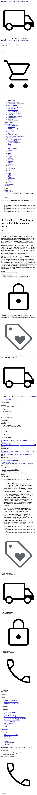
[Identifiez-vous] (3, 50)
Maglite (10, 162)
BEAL (9, 151)
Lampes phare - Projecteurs (15, 113)
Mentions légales (8, 714)
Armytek (10, 150)
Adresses (6, 741)
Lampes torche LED (13, 102)
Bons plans (7, 185)
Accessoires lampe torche (14, 139)
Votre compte (4, 729)
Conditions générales (9, 712)
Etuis (9, 147)
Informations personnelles (11, 735)
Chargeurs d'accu (12, 134)
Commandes (7, 738)
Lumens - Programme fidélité (12, 720)
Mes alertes (7, 744)
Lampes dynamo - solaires (15, 116)
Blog (5, 726)
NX (9, 171)
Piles (9, 133)
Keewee (10, 156)
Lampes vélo (11, 127)
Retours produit (8, 736)
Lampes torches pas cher (10, 700)
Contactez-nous (22, 276)
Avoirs (6, 739)
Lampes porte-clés (12, 105)
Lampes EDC (11, 119)
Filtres (9, 144)
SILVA (9, 179)
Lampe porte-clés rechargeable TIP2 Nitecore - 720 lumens (17, 463)
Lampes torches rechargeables (16, 103)
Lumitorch (10, 161)
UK (9, 182)
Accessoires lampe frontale (15, 142)
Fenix (9, 153)
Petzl (9, 176)
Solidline (10, 181)
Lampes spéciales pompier (15, 107)
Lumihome (11, 159)
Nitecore (10, 170)
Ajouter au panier (6, 275)
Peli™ (9, 175)
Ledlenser (10, 158)
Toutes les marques (10, 148)
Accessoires (8, 137)
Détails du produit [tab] (9, 399)
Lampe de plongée (13, 125)
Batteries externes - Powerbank (16, 136)
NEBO (9, 167)
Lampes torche (9, 100)
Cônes (9, 145)
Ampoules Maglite (13, 141)
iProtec (9, 154)
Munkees (10, 165)
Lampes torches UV (13, 117)
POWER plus (11, 178)
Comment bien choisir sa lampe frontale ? (15, 718)
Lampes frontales (8, 122)
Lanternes (10, 114)
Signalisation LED (13, 128)
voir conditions (31, 396)
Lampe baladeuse (12, 111)
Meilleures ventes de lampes (11, 703)
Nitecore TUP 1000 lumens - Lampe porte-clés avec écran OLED (18, 445)
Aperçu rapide (5, 443)
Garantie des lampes (9, 721)
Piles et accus (9, 130)
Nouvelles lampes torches (11, 702)
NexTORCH (11, 168)
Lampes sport (9, 124)
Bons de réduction (9, 742)
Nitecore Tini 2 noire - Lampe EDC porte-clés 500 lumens (16, 454)
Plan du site (7, 724)
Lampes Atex (11, 108)
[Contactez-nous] (3, 97)
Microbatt (10, 164)
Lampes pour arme (13, 120)
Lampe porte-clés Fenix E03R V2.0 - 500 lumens (14, 473)
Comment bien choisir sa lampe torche (14, 717)
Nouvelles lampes (9, 184)
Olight (9, 173)
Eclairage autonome (13, 110)
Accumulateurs (12, 131)
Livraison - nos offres (10, 715)
